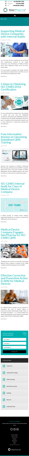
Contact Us (9, 366)
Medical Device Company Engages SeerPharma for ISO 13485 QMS (13, 233)
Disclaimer (14, 440)
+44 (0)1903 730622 (15, 1)
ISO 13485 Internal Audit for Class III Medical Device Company (12, 187)
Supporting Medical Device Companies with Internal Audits (13, 33)
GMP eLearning (11, 379)
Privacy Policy (14, 435)
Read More (4, 76)
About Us (9, 399)
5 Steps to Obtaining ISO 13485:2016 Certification (13, 86)
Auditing (9, 393)
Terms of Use (14, 437)
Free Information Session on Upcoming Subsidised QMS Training (14, 138)
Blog (15, 442)
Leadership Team (11, 406)
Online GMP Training (12, 372)
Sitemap (14, 438)
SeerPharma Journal (12, 386)
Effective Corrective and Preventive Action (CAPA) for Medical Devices (14, 279)
